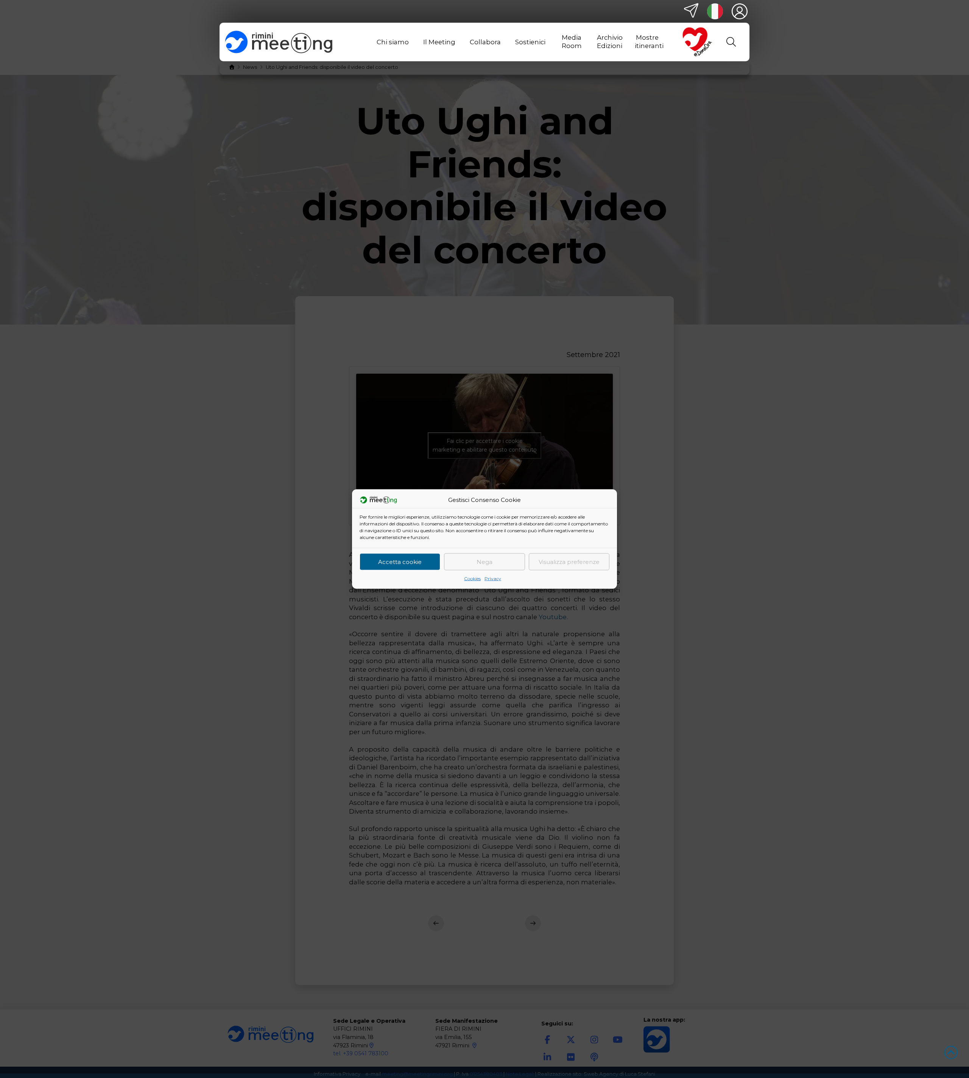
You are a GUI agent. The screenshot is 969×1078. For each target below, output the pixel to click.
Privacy (492, 578)
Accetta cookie (400, 561)
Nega (484, 561)
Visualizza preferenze (569, 561)
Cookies (472, 578)
